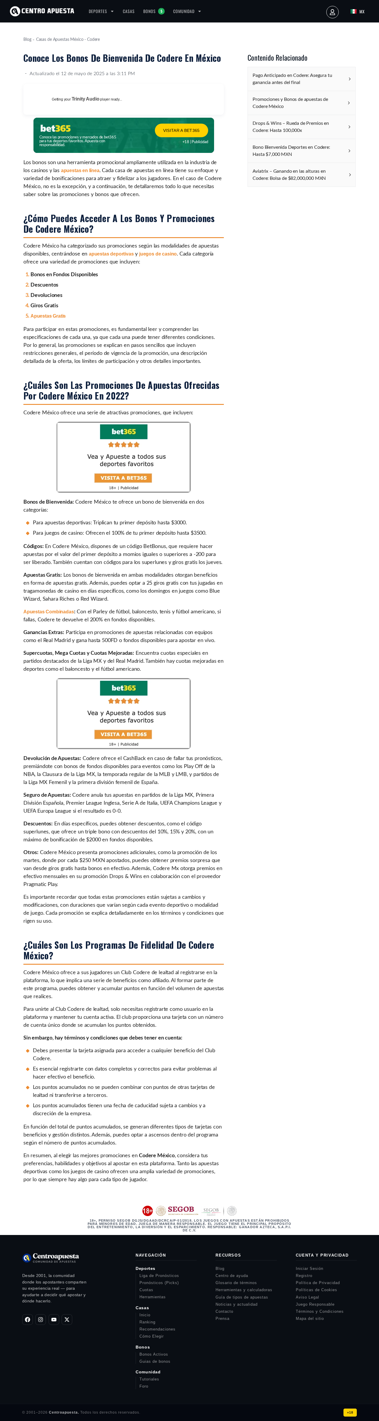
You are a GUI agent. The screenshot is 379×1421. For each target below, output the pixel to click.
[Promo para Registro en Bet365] (124, 491)
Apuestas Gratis (48, 316)
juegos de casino (158, 253)
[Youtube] (54, 1319)
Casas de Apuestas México (59, 40)
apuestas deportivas (111, 253)
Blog (27, 40)
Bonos (152, 11)
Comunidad (184, 11)
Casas (129, 11)
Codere (93, 40)
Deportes (98, 11)
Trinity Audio (85, 98)
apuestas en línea (80, 170)
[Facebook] (27, 1319)
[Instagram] (40, 1319)
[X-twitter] (67, 1319)
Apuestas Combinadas (48, 611)
